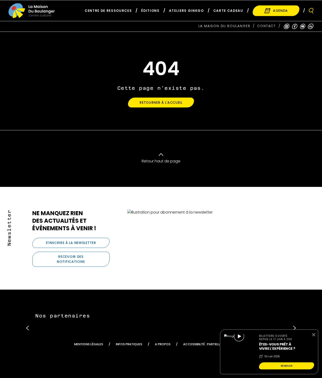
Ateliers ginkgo (186, 10)
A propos (162, 344)
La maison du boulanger (224, 26)
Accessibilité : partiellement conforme (215, 344)
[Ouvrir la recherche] (311, 11)
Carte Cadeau (228, 10)
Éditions (150, 10)
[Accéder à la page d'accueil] (31, 10)
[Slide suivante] (294, 327)
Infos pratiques (129, 344)
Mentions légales (88, 344)
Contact (266, 26)
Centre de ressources (108, 10)
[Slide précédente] (27, 327)
